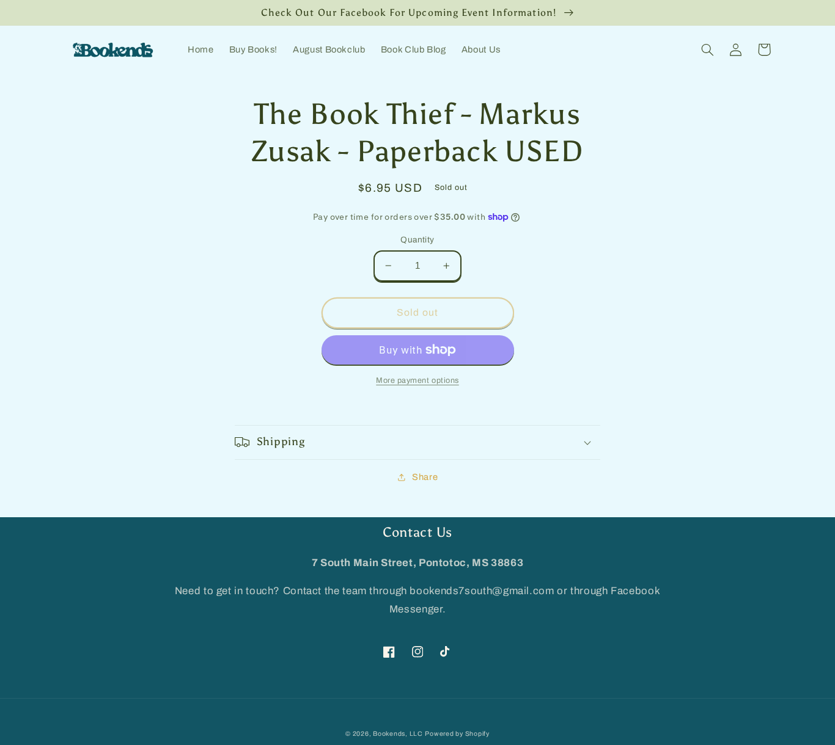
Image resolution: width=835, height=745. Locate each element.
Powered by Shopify (457, 733)
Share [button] (425, 477)
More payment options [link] (417, 380)
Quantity (417, 239)
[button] (708, 49)
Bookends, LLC (398, 733)
